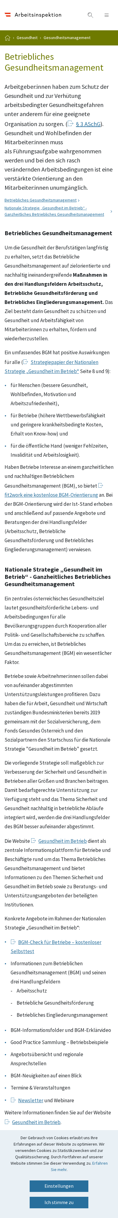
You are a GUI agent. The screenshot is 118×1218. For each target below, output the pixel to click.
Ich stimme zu (59, 1203)
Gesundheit (27, 38)
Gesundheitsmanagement (67, 38)
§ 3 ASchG (88, 124)
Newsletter (30, 1100)
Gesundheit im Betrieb (62, 841)
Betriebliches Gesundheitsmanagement (41, 200)
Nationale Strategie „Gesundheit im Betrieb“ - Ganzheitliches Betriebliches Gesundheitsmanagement (54, 211)
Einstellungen (59, 1186)
